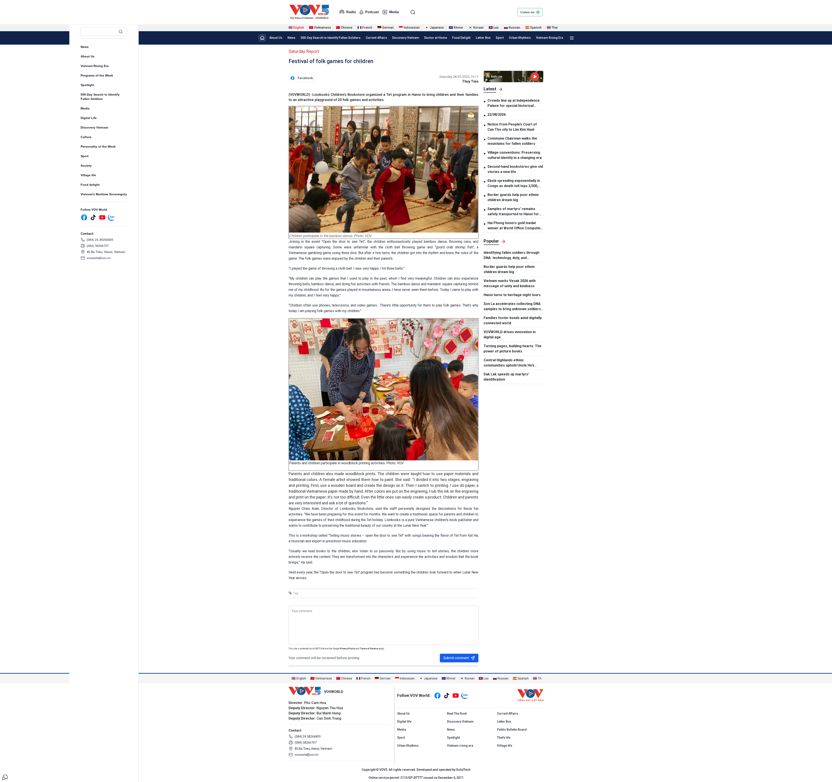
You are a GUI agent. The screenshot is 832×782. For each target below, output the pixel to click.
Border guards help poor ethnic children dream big (513, 197)
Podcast (372, 12)
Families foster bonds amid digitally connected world (513, 320)
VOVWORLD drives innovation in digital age (510, 334)
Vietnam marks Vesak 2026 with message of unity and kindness (510, 283)
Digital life (404, 721)
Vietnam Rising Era (95, 66)
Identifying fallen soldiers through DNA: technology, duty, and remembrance (511, 256)
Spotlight (87, 85)
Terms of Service (369, 648)
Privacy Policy (347, 648)
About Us (87, 56)
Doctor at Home (435, 37)
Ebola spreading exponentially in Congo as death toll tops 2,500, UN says (514, 184)
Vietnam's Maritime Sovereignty (104, 194)
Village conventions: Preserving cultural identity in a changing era (515, 155)
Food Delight (461, 37)
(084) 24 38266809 (100, 239)
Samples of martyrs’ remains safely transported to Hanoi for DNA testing (513, 212)
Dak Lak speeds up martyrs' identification (506, 376)
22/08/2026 (497, 114)
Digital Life (89, 118)
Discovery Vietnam (94, 127)
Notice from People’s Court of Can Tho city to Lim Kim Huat (512, 127)
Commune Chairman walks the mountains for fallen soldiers (512, 141)
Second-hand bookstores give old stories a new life (515, 169)
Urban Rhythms (520, 37)
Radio (351, 12)
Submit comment (456, 658)
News (85, 47)
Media (394, 12)
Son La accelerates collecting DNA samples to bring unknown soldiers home (512, 307)
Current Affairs (376, 37)
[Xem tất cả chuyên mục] (571, 38)
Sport (85, 156)
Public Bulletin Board (512, 729)
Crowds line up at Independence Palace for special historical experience (514, 103)
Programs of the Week (97, 75)
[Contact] (5, 777)
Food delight (90, 184)
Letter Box (483, 37)
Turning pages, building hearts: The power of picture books (512, 348)
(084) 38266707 (98, 246)
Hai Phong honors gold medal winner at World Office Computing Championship (515, 226)
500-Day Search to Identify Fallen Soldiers (100, 97)
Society (86, 165)
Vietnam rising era (460, 745)
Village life (88, 175)
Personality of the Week (98, 146)
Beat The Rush (457, 713)
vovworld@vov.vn (98, 258)
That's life (503, 737)
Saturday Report (304, 51)
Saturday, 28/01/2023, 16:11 (458, 76)
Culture (86, 137)
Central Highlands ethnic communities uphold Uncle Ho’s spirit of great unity (509, 363)
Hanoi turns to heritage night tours (512, 295)
